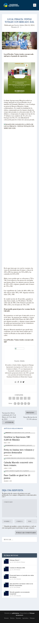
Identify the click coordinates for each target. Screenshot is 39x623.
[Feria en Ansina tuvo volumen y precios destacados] (19, 446)
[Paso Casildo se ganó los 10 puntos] (19, 471)
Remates (14, 27)
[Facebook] (18, 382)
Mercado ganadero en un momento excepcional (20, 593)
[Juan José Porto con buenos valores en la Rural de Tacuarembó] (6, 585)
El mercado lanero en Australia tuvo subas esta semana (22, 576)
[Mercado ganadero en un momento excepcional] (6, 593)
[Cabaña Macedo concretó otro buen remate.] (19, 458)
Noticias (12, 618)
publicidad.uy (15, 613)
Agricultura (25, 618)
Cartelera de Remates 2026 (17, 568)
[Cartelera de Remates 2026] (6, 569)
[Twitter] (23, 382)
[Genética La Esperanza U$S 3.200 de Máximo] (19, 433)
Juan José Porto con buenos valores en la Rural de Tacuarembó (21, 584)
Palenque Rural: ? (15, 560)
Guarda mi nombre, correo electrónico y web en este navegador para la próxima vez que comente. (19, 527)
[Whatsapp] (15, 382)
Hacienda (19, 579)
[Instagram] (21, 382)
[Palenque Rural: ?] (6, 561)
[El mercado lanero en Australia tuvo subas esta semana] (6, 576)
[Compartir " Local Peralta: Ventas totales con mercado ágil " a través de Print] (29, 398)
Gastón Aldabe (19, 25)
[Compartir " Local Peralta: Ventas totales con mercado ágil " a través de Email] (25, 398)
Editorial (18, 562)
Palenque (23, 562)
